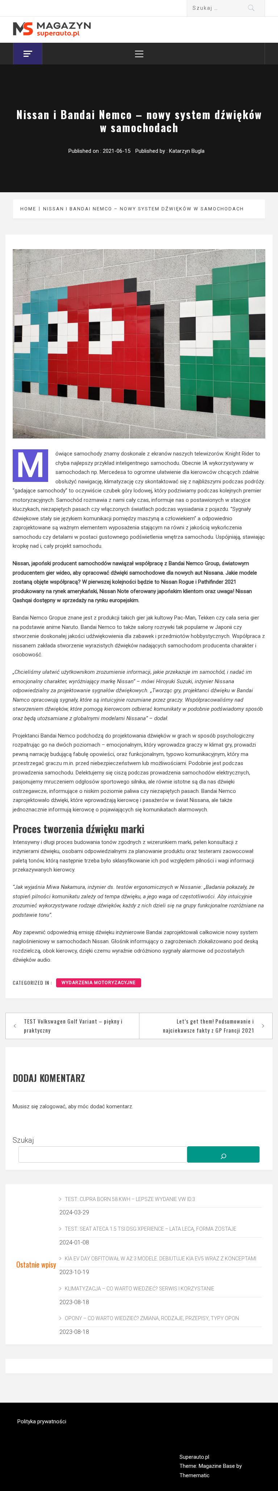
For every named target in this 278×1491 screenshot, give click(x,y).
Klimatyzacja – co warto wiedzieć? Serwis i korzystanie (139, 1289)
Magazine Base (217, 1466)
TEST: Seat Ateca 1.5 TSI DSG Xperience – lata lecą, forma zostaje (150, 1229)
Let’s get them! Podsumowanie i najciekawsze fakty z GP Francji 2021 (208, 1025)
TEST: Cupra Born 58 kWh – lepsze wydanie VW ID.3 (130, 1199)
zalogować (52, 1106)
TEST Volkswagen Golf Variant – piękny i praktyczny (73, 1025)
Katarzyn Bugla (187, 151)
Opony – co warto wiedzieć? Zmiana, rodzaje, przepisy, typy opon (152, 1318)
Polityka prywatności (41, 1421)
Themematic (195, 1475)
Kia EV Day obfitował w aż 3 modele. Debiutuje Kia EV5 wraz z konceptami (160, 1258)
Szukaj (23, 1140)
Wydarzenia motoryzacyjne (99, 982)
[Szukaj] (223, 1154)
